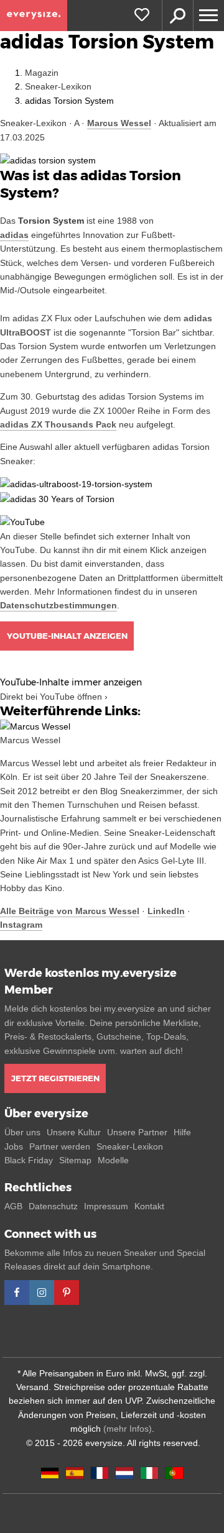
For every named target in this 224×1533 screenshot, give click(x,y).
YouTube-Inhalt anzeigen (67, 636)
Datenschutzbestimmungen (58, 605)
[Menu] (208, 15)
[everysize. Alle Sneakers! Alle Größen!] (33, 15)
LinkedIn (166, 911)
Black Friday (28, 1160)
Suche (177, 15)
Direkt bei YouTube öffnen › (54, 697)
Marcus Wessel (119, 123)
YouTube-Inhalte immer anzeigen (71, 682)
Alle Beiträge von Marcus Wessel (69, 911)
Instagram (21, 925)
